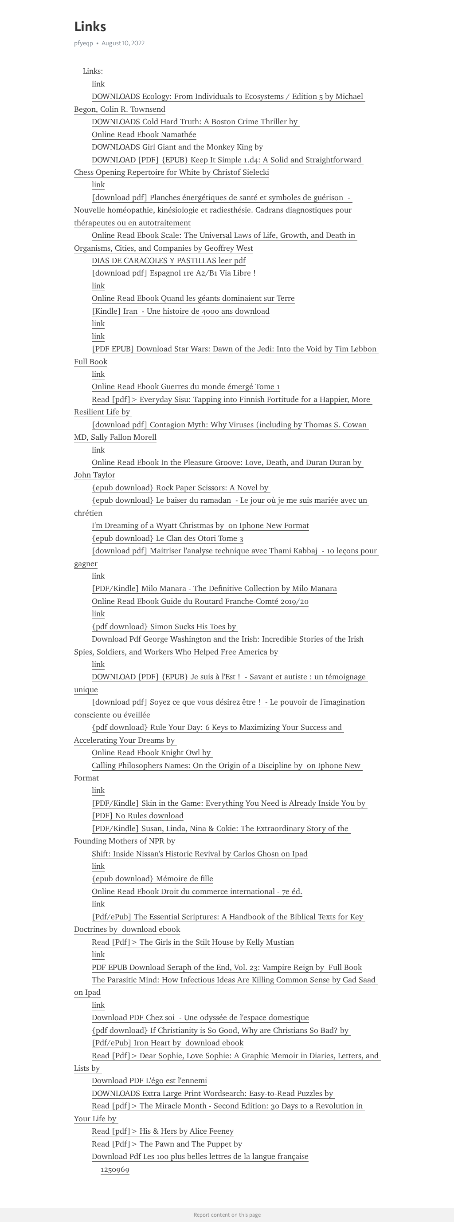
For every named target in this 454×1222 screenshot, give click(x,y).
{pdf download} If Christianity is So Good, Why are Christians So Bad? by (221, 1030)
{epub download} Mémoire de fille (152, 878)
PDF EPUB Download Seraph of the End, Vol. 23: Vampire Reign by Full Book (227, 967)
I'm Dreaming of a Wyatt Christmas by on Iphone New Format (200, 525)
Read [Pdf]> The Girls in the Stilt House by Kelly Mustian (193, 942)
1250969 (115, 1169)
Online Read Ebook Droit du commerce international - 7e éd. (197, 891)
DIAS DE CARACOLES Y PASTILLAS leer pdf (169, 260)
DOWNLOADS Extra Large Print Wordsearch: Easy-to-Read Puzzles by (213, 1093)
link (98, 84)
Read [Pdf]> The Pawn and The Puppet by (168, 1144)
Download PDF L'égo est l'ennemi (149, 1080)
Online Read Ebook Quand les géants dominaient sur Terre (193, 298)
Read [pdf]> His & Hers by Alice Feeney (163, 1131)
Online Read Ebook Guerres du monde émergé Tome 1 (186, 386)
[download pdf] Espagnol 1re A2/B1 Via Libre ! (174, 273)
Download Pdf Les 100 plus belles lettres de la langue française (200, 1156)
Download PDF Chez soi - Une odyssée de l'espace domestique (200, 1017)
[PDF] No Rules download (138, 815)
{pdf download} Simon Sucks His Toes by (165, 626)
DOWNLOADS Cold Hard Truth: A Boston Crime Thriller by (196, 121)
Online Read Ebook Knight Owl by (152, 752)
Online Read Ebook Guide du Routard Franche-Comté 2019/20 (200, 601)
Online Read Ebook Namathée (144, 134)
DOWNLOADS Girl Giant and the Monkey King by (178, 147)
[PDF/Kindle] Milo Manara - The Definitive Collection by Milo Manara (214, 588)
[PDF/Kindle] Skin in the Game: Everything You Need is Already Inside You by (230, 803)
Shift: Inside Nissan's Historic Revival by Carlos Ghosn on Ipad (200, 854)
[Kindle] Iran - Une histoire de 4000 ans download (181, 311)
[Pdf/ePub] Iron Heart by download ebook (167, 1043)
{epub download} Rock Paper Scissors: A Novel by (181, 488)
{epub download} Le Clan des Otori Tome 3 (167, 538)
